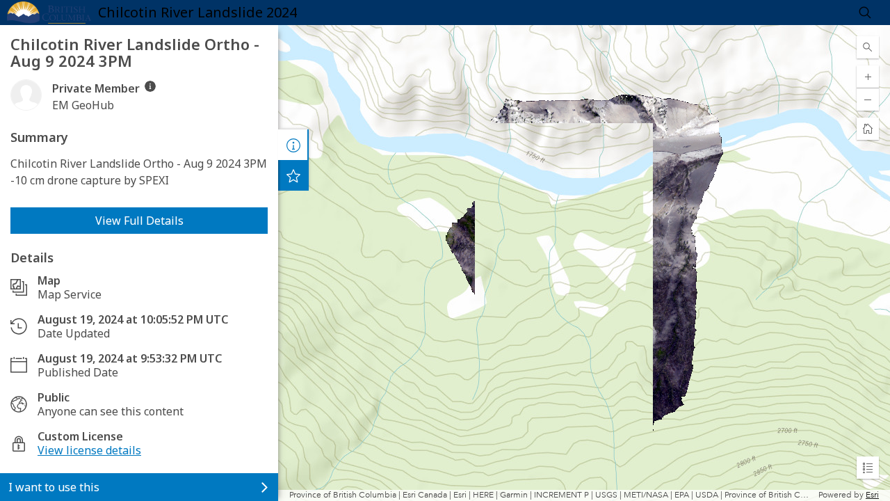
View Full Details (139, 220)
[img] (150, 86)
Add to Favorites (293, 175)
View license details (89, 450)
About (293, 144)
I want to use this (53, 487)
